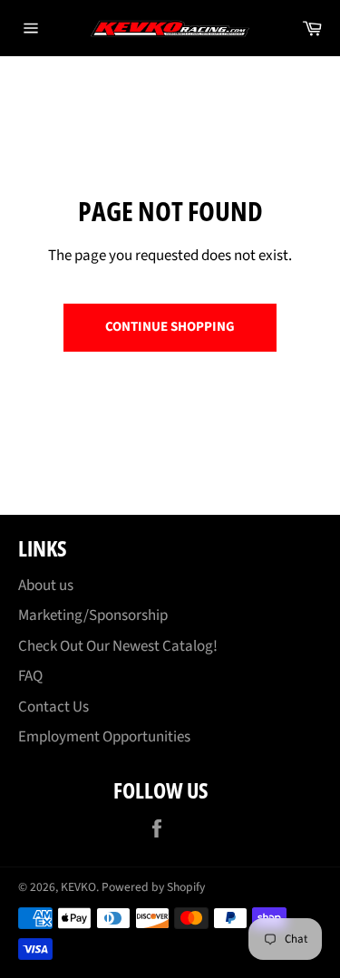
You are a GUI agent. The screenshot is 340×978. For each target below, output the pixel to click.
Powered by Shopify (153, 887)
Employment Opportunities (104, 737)
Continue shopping (170, 326)
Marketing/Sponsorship (93, 615)
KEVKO (78, 887)
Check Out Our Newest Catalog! (118, 646)
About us (45, 585)
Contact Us (53, 707)
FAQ (30, 676)
